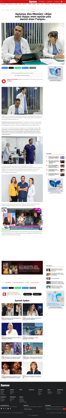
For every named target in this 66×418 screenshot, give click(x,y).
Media (11, 393)
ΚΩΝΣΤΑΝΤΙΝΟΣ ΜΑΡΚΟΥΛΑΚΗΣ (18, 282)
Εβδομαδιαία (50, 392)
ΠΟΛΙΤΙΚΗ (29, 4)
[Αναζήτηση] (64, 2)
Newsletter (12, 399)
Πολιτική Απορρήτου (58, 412)
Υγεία (39, 392)
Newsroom (33, 21)
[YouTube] (8, 408)
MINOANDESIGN (35, 415)
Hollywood (12, 392)
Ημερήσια (49, 391)
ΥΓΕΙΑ (52, 4)
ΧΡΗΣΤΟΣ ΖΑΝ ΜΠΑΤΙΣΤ (35, 282)
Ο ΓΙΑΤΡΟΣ (27, 282)
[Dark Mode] (62, 1)
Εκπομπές (2, 398)
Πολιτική (2, 392)
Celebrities (12, 391)
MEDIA (20, 4)
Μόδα (39, 394)
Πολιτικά (58, 393)
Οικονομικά (59, 392)
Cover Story (3, 394)
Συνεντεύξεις (3, 399)
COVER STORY (10, 4)
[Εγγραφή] (64, 409)
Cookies (64, 412)
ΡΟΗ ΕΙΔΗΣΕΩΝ (3, 4)
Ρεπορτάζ (2, 391)
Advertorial (12, 398)
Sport (20, 389)
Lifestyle (40, 389)
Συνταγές (40, 393)
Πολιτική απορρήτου (23, 401)
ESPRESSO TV (62, 4)
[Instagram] (3, 408)
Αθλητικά (58, 391)
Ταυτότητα (21, 398)
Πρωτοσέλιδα (60, 389)
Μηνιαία (49, 393)
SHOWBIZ (15, 4)
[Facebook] (1, 408)
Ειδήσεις (2, 389)
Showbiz (12, 389)
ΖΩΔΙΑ (42, 4)
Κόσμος (2, 393)
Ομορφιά (40, 391)
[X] (6, 408)
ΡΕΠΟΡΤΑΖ (24, 4)
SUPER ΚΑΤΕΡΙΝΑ (8, 282)
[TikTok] (10, 408)
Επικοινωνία (21, 399)
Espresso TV (3, 397)
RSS (10, 400)
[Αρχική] (5, 385)
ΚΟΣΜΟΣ (34, 4)
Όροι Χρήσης (21, 400)
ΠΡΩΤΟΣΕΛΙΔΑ (47, 4)
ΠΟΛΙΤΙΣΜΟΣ (56, 4)
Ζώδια (49, 389)
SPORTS (38, 4)
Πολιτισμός (31, 389)
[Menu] (1, 2)
